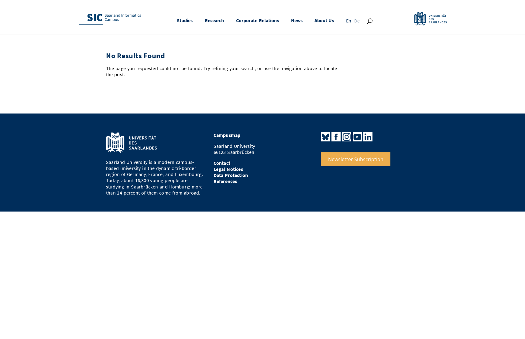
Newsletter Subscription (355, 159)
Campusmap (227, 135)
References (225, 181)
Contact (222, 163)
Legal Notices (228, 169)
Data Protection (231, 175)
